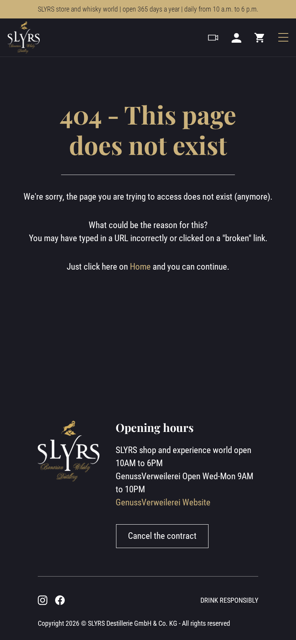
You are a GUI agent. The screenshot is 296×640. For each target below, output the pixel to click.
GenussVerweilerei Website (163, 502)
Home (140, 267)
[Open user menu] (236, 37)
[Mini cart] (260, 37)
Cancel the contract (162, 536)
